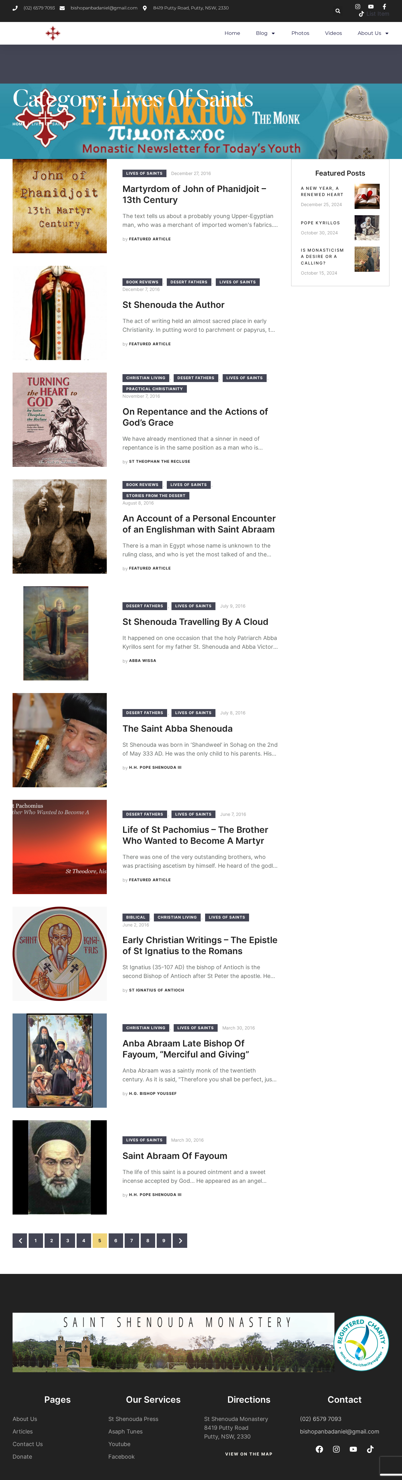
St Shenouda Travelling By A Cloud (195, 621)
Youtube (119, 1444)
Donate (22, 1456)
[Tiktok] (370, 1449)
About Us (369, 33)
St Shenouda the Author (173, 304)
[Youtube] (353, 1449)
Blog (262, 33)
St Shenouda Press (133, 1419)
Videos (333, 33)
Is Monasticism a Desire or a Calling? (322, 257)
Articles (23, 1431)
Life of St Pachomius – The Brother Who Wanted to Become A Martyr (195, 835)
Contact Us (28, 1444)
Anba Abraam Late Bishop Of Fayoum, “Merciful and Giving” (185, 1049)
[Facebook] (319, 1449)
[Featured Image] (60, 206)
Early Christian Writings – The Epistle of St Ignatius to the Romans (200, 945)
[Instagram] (336, 1449)
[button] (338, 11)
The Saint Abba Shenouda (177, 728)
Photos (300, 33)
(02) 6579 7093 (320, 1419)
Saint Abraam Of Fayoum (174, 1155)
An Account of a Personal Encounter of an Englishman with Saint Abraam (199, 524)
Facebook (121, 1456)
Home (232, 33)
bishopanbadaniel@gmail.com (339, 1431)
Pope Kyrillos (320, 222)
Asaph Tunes (125, 1431)
